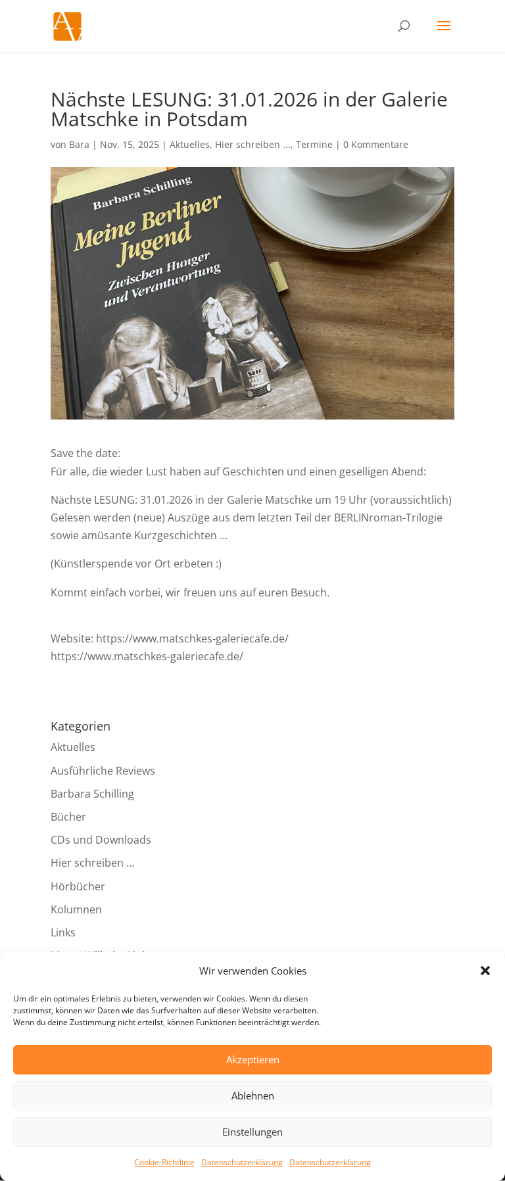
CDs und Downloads (101, 839)
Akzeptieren (252, 1059)
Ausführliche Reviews (103, 770)
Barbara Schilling (92, 793)
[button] (485, 970)
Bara (79, 144)
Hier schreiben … (92, 863)
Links (63, 932)
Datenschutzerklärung (242, 1162)
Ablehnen (252, 1095)
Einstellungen (252, 1131)
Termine (314, 144)
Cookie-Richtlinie (164, 1162)
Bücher (68, 816)
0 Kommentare (375, 144)
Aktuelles (190, 144)
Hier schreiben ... (253, 144)
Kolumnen (76, 909)
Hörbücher (78, 886)
